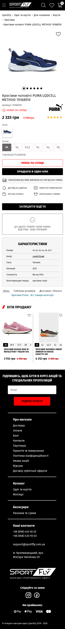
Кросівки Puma (19, 295)
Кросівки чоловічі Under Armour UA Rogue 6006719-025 (49, 351)
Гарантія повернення (50, 188)
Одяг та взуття (22, 489)
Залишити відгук (32, 206)
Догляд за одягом (17, 188)
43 (55, 344)
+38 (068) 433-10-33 (25, 535)
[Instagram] (28, 595)
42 (42, 344)
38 (25, 344)
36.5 (12, 344)
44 (60, 344)
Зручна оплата (15, 194)
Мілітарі (18, 494)
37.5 (19, 344)
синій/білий (38, 256)
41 (37, 344)
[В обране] (58, 34)
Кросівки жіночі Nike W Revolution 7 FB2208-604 (16, 350)
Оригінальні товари (49, 194)
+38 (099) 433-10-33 (24, 531)
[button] (24, 88)
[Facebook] (36, 595)
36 (5, 344)
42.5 (49, 344)
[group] (32, 60)
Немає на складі (32, 163)
